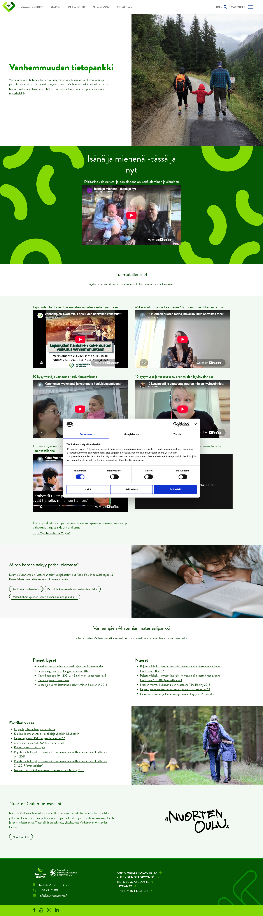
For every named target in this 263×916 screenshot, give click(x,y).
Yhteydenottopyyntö (136, 877)
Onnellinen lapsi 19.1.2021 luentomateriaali (39, 742)
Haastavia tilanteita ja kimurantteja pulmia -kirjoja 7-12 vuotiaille (177, 693)
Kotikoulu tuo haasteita (26, 589)
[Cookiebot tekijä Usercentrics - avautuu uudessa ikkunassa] (175, 424)
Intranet (124, 886)
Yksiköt (55, 7)
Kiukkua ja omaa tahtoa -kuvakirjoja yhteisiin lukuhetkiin (70, 666)
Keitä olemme (101, 7)
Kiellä (88, 489)
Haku (219, 7)
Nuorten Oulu (21, 837)
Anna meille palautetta (137, 872)
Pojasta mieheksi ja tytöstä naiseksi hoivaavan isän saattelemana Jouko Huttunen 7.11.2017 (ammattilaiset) (180, 677)
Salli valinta (131, 489)
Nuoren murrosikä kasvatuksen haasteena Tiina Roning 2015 (49, 770)
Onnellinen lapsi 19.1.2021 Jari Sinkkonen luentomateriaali (72, 675)
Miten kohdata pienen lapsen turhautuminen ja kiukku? (44, 596)
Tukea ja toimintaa (31, 7)
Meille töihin (76, 7)
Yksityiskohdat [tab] (131, 434)
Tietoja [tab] (177, 434)
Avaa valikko (238, 7)
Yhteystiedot (125, 7)
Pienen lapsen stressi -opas (53, 680)
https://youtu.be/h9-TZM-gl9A (51, 533)
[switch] (114, 476)
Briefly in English (132, 891)
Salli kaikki (175, 489)
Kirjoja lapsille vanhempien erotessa (34, 729)
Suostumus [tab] (86, 434)
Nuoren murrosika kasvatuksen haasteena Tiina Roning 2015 (175, 684)
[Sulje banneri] (196, 424)
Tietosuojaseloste (133, 881)
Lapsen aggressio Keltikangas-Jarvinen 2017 (63, 671)
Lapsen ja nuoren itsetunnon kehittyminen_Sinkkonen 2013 (175, 689)
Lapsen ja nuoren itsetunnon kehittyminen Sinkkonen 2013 (72, 684)
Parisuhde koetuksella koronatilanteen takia (72, 589)
